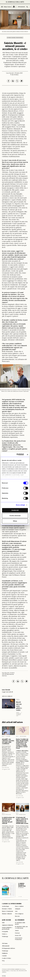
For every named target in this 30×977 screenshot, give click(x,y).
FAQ (3, 960)
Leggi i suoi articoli (7, 692)
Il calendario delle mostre (20, 923)
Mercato (17, 916)
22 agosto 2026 (20, 797)
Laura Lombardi (18, 713)
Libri (3, 922)
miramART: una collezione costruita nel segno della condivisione (8, 742)
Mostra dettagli (20, 505)
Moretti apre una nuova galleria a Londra (19, 706)
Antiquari (17, 908)
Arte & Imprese (19, 913)
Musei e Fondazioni (6, 814)
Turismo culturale (18, 699)
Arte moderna (23, 736)
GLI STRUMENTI (19, 920)
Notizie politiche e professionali (15, 37)
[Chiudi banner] (27, 454)
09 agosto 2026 (6, 841)
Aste (16, 911)
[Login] (14, 7)
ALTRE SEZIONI (6, 920)
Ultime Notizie (7, 6)
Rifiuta (15, 521)
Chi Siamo (5, 943)
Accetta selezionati (15, 515)
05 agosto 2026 (20, 863)
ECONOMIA (18, 904)
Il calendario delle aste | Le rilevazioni (21, 927)
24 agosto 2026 (6, 769)
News (3, 736)
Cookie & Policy (6, 958)
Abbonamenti (21, 6)
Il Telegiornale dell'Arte (8, 948)
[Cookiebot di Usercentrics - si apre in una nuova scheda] (17, 454)
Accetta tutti (15, 510)
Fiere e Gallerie (19, 906)
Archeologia (5, 906)
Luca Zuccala (5, 767)
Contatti (4, 955)
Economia (8, 736)
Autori (16, 930)
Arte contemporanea (21, 814)
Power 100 (18, 935)
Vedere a (4, 934)
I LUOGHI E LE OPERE (8, 904)
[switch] (25, 488)
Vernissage (5, 936)
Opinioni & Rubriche (7, 925)
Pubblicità (5, 953)
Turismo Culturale (7, 913)
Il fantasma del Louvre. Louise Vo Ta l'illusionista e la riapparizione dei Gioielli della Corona (22, 820)
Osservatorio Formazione (18, 938)
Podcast (17, 933)
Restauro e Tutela (7, 908)
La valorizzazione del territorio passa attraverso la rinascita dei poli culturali (8, 820)
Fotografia (5, 931)
